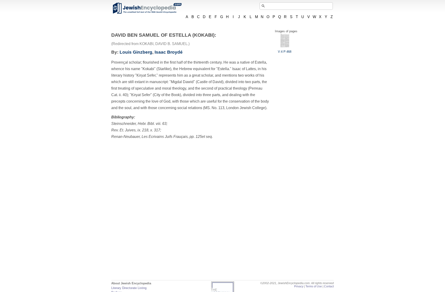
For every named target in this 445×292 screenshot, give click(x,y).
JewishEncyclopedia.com (146, 8)
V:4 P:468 (284, 51)
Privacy (298, 286)
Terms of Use (313, 286)
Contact (329, 286)
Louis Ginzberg (136, 52)
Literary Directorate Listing (128, 288)
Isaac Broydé (169, 52)
